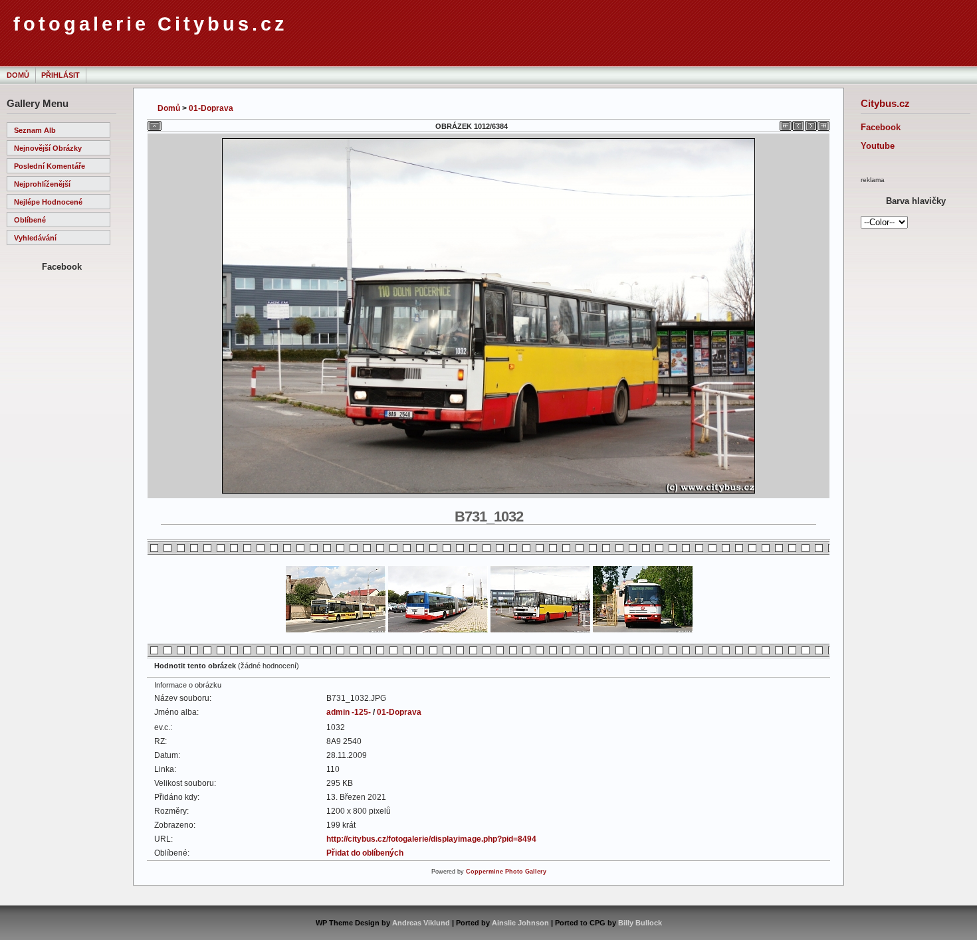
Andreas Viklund (421, 923)
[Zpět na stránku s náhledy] (155, 124)
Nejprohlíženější (42, 184)
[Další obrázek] (811, 124)
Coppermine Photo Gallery (506, 871)
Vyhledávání (35, 238)
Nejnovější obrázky (48, 148)
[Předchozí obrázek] (798, 124)
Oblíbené (30, 220)
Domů (18, 75)
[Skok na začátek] (786, 124)
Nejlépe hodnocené (48, 202)
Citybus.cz (885, 103)
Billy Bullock (640, 923)
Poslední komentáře (49, 166)
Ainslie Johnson (520, 923)
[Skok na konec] (823, 124)
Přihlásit (60, 75)
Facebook (881, 127)
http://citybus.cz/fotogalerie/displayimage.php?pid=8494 (431, 839)
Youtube (878, 146)
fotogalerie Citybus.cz (150, 24)
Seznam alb (35, 130)
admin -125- (348, 712)
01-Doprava (211, 108)
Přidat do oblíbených (364, 853)
